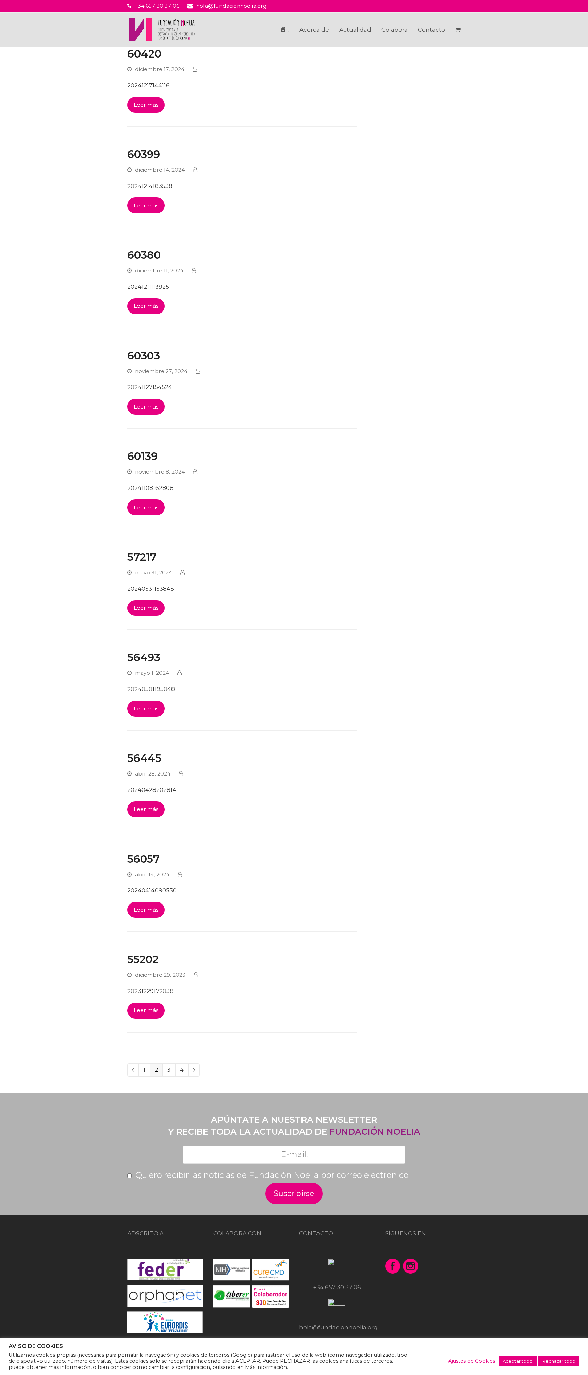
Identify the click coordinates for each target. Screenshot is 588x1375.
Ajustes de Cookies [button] (471, 1361)
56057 (143, 858)
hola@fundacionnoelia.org (231, 6)
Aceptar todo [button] (518, 1361)
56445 (144, 758)
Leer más (146, 104)
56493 (143, 657)
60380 (144, 255)
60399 (143, 154)
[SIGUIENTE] (194, 1070)
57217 (142, 556)
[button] (458, 29)
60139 (142, 456)
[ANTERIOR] (133, 1070)
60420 (144, 53)
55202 (143, 959)
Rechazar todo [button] (558, 1361)
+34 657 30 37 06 (157, 6)
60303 (143, 355)
